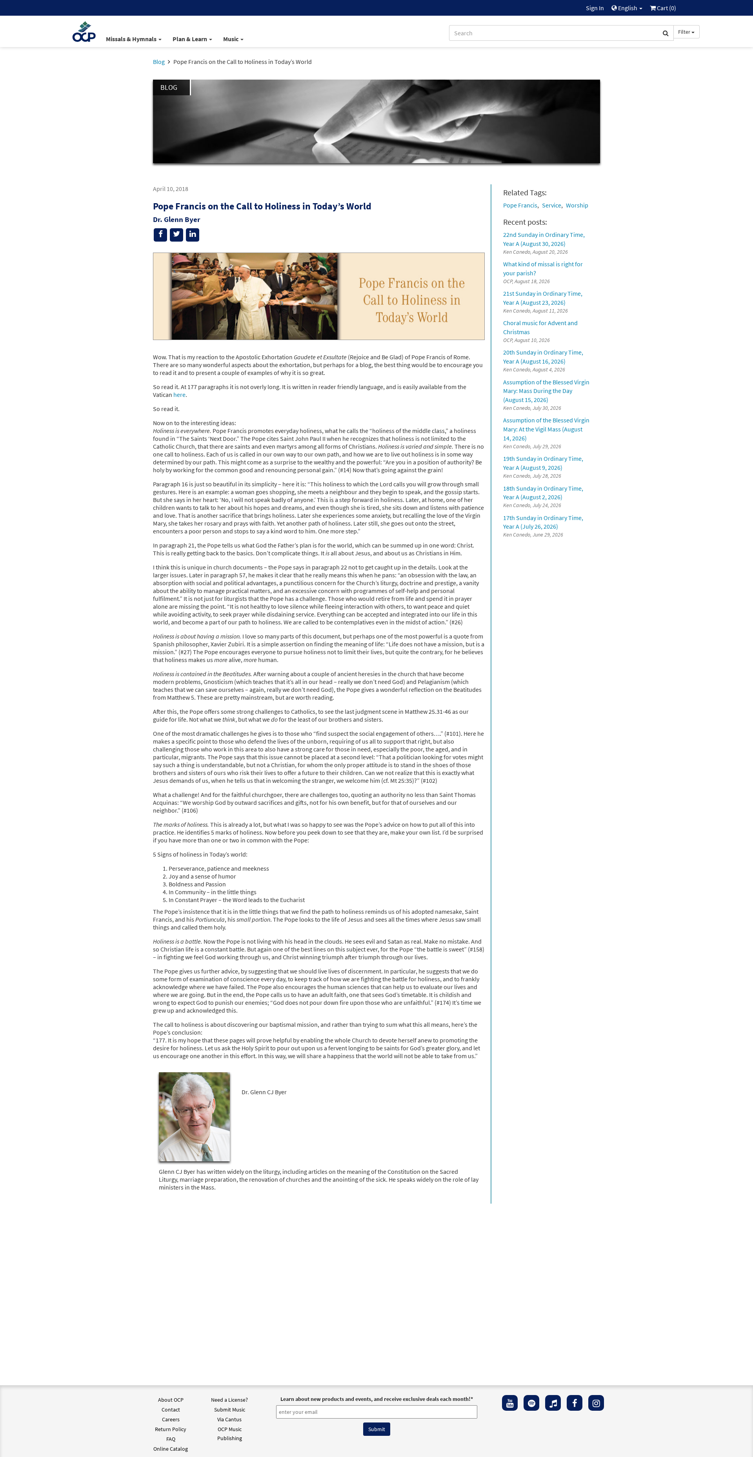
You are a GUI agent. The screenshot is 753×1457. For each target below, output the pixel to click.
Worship (577, 205)
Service (551, 205)
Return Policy (170, 1429)
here (179, 394)
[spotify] (531, 1403)
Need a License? (229, 1399)
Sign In (595, 8)
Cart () (666, 8)
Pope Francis (520, 205)
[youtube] (510, 1403)
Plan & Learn (190, 39)
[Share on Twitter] (176, 235)
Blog (159, 61)
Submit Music (229, 1409)
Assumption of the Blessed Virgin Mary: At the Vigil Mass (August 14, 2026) (546, 429)
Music (231, 39)
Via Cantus (229, 1419)
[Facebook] (574, 1403)
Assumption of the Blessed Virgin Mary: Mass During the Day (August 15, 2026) (546, 391)
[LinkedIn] (192, 235)
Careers (171, 1419)
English (627, 8)
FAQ (170, 1438)
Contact (171, 1409)
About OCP (171, 1399)
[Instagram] (596, 1403)
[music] (553, 1403)
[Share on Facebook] (160, 235)
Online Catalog (170, 1448)
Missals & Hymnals (132, 39)
